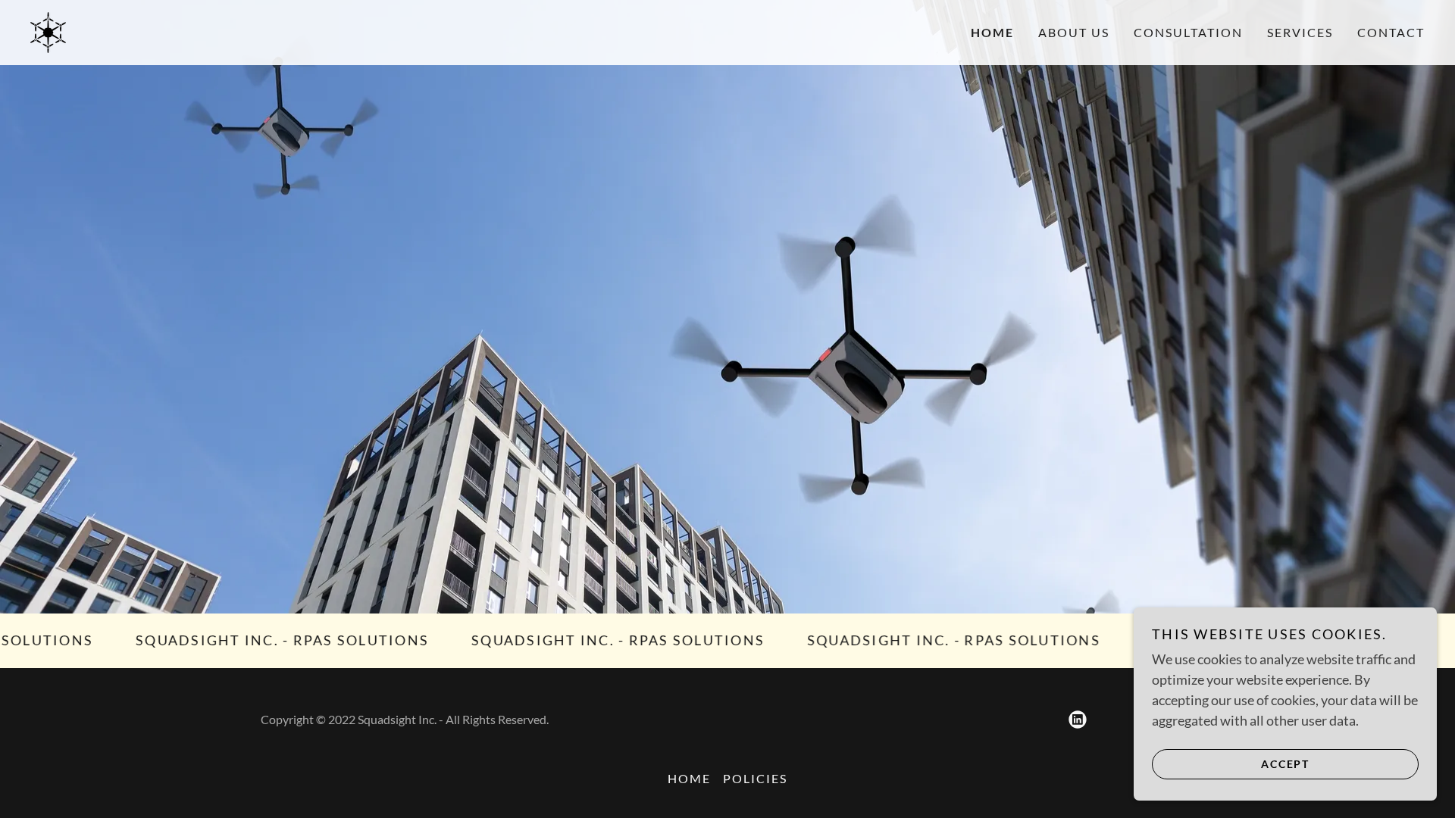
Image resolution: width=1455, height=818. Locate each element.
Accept (1285, 763)
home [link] (992, 32)
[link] (48, 31)
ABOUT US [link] (1073, 32)
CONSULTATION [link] (1188, 32)
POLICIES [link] (755, 778)
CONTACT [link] (1391, 32)
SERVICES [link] (1300, 32)
